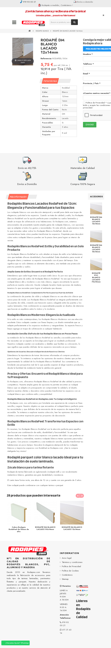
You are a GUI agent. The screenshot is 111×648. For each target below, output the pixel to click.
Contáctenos (67, 574)
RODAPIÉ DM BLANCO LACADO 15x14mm (96, 248)
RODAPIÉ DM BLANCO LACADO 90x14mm (45, 528)
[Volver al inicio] (29, 30)
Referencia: (46, 58)
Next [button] (82, 496)
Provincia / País (91, 83)
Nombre (88, 54)
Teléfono (88, 63)
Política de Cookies (70, 570)
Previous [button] (78, 496)
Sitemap (65, 579)
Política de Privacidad (96, 102)
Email (86, 73)
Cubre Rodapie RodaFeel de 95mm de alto (19, 529)
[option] (18, 517)
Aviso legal (66, 558)
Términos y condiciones (72, 562)
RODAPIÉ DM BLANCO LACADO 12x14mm (72, 528)
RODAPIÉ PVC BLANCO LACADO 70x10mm (96, 277)
